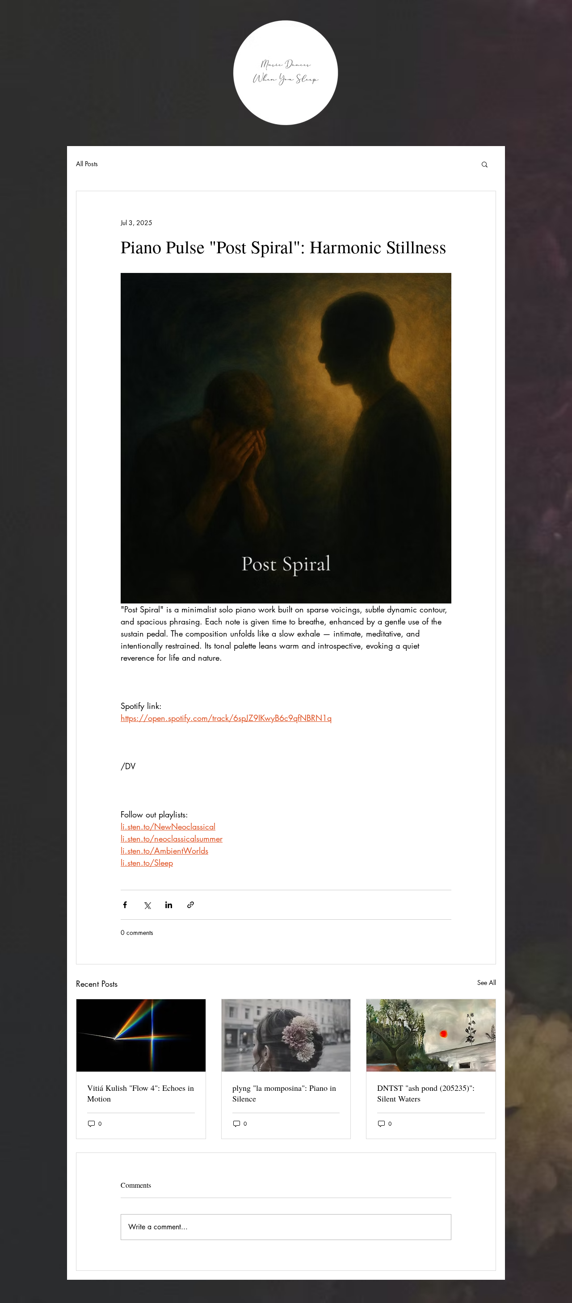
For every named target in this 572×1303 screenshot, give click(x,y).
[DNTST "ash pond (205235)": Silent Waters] (431, 1035)
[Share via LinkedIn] (168, 905)
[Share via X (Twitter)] (147, 905)
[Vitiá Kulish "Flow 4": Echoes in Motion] (141, 1035)
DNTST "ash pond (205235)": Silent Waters (426, 1093)
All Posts (87, 163)
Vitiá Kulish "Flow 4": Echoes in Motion (140, 1093)
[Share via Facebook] (125, 905)
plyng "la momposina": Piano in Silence (284, 1093)
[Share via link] (190, 905)
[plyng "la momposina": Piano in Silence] (286, 1035)
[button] (484, 164)
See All (486, 982)
